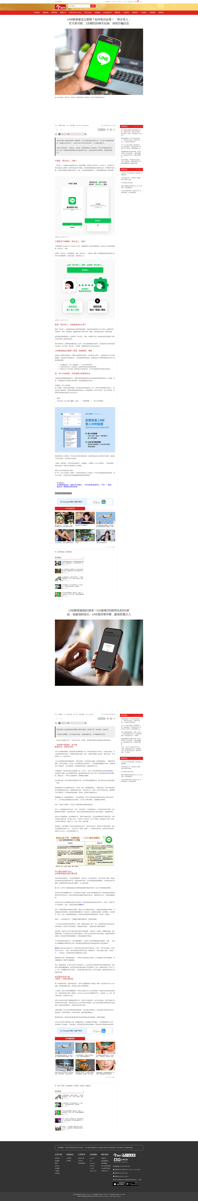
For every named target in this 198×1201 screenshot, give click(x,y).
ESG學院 (69, 1160)
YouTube (92, 1168)
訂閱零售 (57, 1173)
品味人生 (57, 1166)
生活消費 (72, 125)
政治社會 (69, 714)
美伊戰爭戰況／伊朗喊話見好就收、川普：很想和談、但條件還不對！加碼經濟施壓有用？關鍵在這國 (131, 161)
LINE (92, 761)
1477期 (91, 714)
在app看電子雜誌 (105, 1168)
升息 (87, 9)
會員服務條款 (104, 1160)
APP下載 (80, 1160)
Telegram (92, 1166)
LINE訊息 (108, 771)
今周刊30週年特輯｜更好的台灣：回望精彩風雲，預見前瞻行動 (131, 191)
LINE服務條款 (69, 1085)
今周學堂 (69, 1158)
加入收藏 (102, 129)
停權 (80, 905)
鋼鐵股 (73, 9)
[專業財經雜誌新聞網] (60, 7)
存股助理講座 (81, 1163)
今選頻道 (57, 1171)
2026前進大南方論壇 (127, 183)
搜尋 (93, 6)
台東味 (77, 542)
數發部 (57, 948)
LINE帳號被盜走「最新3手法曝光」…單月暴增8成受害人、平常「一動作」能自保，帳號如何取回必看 (85, 486)
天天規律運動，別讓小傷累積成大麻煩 (64, 542)
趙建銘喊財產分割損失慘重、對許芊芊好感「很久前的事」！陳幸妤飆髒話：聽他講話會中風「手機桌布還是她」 (131, 154)
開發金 (81, 9)
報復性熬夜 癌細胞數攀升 (81, 525)
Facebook (92, 1158)
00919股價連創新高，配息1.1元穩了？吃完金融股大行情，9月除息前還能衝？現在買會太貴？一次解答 (131, 733)
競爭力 (56, 1163)
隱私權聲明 (104, 1163)
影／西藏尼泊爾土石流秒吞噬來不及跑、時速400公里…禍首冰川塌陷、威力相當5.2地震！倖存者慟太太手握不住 (131, 132)
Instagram (92, 1163)
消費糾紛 (88, 1085)
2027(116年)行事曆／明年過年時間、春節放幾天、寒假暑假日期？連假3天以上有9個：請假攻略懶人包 (131, 146)
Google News (93, 1171)
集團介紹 (103, 1158)
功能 (84, 165)
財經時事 (57, 1158)
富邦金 (77, 9)
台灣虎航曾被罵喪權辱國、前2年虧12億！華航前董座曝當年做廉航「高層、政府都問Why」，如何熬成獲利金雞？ (105, 526)
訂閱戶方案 (81, 1158)
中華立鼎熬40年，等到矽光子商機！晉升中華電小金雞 (131, 178)
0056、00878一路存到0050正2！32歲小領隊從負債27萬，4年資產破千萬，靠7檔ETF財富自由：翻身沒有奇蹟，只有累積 (131, 749)
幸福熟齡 (57, 1168)
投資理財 (57, 1160)
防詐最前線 (68, 552)
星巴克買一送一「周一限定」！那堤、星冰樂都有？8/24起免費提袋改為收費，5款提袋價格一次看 (64, 526)
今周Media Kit (105, 1171)
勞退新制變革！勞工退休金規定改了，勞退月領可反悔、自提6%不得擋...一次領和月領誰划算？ (130, 140)
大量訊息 (76, 1085)
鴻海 (84, 9)
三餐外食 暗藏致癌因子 (101, 542)
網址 (64, 365)
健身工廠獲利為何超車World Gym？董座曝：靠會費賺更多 (131, 186)
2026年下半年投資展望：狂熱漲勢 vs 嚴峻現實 (131, 174)
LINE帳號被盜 (61, 552)
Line (91, 1160)
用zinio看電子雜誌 (106, 1166)
